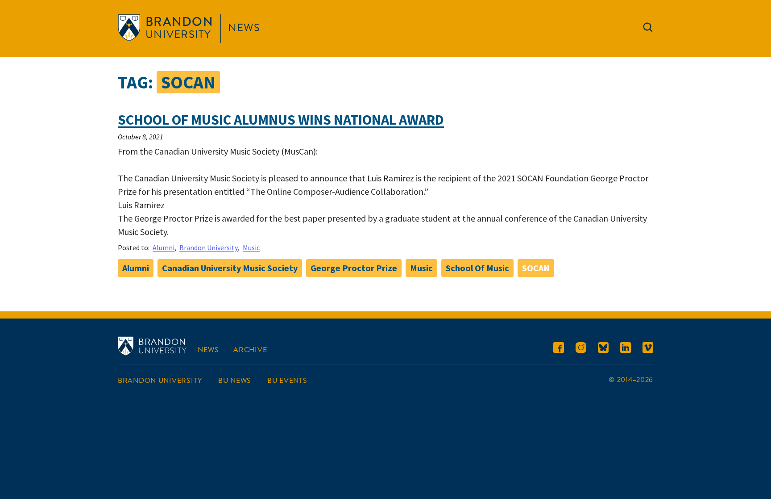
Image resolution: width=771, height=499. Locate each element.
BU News (234, 380)
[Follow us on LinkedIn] (625, 349)
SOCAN (536, 267)
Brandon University (208, 247)
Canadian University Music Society (230, 267)
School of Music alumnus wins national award (281, 120)
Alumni (163, 247)
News (244, 28)
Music (251, 247)
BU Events (287, 380)
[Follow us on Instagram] (581, 349)
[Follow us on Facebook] (558, 349)
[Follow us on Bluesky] (603, 349)
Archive (250, 349)
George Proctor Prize (354, 267)
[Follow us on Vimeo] (647, 349)
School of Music (477, 267)
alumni (135, 267)
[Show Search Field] (647, 29)
